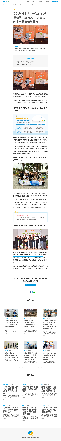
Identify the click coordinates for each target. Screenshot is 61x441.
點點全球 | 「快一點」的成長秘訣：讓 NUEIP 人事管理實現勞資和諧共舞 (22, 4)
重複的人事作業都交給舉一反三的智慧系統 (24, 64)
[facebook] (30, 292)
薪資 (42, 384)
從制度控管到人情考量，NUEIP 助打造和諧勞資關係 (25, 62)
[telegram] (32, 292)
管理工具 (43, 405)
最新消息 (47, 1)
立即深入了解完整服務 (30, 285)
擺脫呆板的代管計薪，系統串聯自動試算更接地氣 (25, 61)
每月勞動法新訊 (6, 384)
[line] (34, 292)
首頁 (4, 4)
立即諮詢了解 (55, 1)
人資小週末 (24, 384)
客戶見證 (28, 1)
